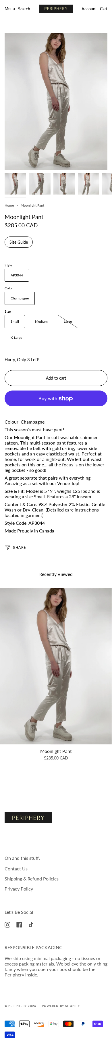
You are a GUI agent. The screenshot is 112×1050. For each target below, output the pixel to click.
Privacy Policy (19, 888)
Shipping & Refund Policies (32, 878)
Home (9, 205)
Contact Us (16, 868)
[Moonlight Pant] (56, 666)
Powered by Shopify (61, 1005)
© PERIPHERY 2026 (20, 1005)
